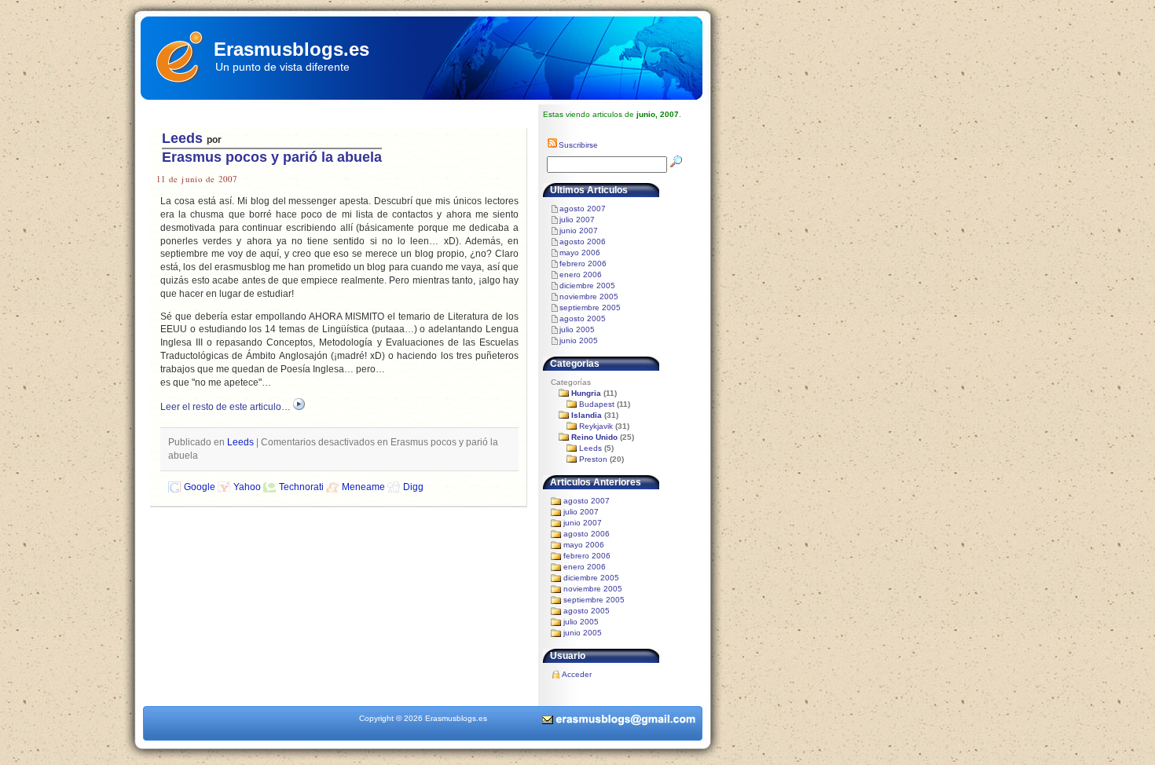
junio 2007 (578, 230)
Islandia (586, 415)
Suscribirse (578, 145)
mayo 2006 (579, 252)
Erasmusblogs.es (291, 49)
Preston (593, 459)
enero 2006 (580, 274)
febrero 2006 (583, 263)
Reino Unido (594, 437)
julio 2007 (577, 219)
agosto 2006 (582, 241)
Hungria (586, 393)
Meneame (363, 486)
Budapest (596, 404)
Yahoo (247, 486)
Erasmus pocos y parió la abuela (272, 157)
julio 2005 (577, 329)
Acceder (577, 674)
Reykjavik (596, 426)
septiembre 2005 (590, 307)
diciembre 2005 (587, 285)
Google (199, 486)
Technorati (301, 486)
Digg (413, 486)
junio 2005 (578, 340)
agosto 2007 (582, 208)
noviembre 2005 (588, 296)
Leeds (182, 138)
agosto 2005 (582, 318)
